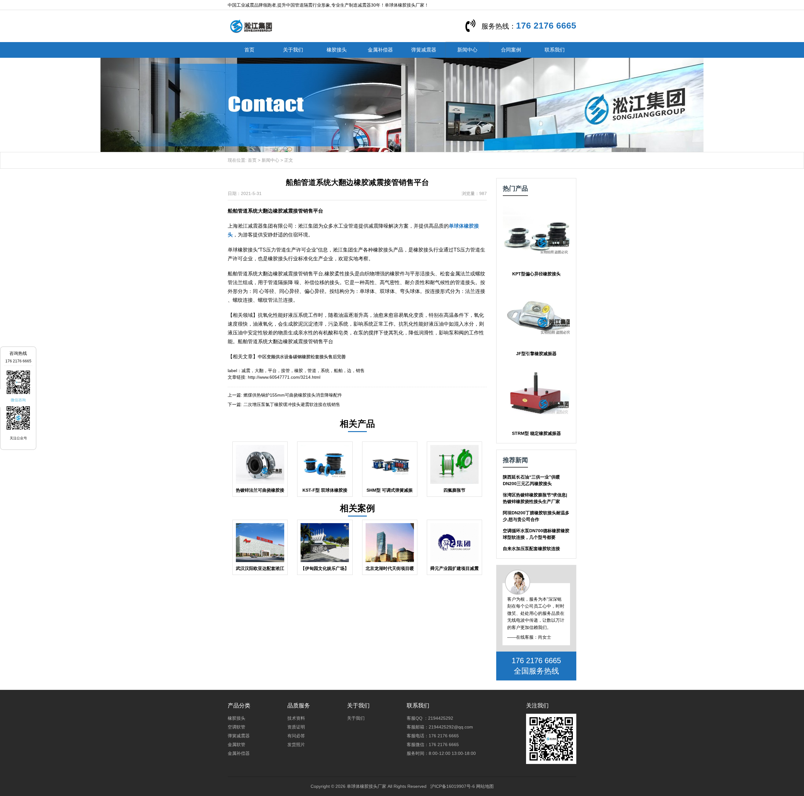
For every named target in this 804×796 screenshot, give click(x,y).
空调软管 (236, 726)
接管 (285, 370)
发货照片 (296, 744)
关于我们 (293, 49)
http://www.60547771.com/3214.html (284, 377)
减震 (246, 370)
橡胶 (298, 370)
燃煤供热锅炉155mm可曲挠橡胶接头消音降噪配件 (292, 395)
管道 (311, 370)
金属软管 (236, 744)
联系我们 (555, 49)
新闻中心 (467, 49)
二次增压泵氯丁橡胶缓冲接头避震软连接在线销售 (291, 404)
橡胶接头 (337, 49)
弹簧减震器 (423, 49)
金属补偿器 (380, 49)
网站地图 (485, 786)
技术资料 (296, 718)
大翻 (259, 370)
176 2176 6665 (546, 25)
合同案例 (511, 49)
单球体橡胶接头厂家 (366, 786)
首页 (249, 49)
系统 (325, 370)
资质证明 (296, 726)
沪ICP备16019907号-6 (452, 786)
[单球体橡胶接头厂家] (251, 25)
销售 (360, 370)
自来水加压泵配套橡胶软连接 (531, 548)
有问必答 (296, 735)
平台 (272, 370)
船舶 (338, 370)
